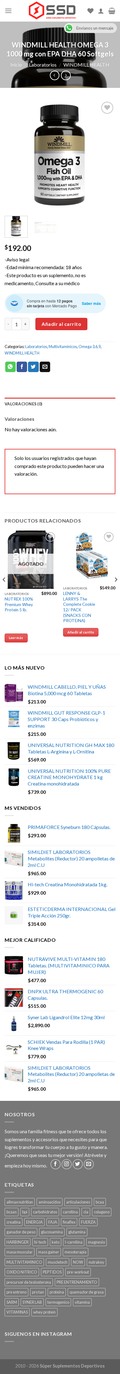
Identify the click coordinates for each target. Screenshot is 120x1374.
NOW (78, 1262)
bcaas (11, 1211)
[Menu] (8, 10)
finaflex (69, 1222)
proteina (57, 1292)
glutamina (77, 1231)
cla (85, 1211)
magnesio (96, 1242)
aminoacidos (49, 1202)
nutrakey (96, 1262)
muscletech (57, 1262)
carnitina (70, 1211)
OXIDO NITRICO (21, 1271)
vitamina (82, 1302)
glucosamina (52, 1231)
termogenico (58, 1302)
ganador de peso (20, 1231)
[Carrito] (111, 11)
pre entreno (16, 1292)
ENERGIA (34, 1222)
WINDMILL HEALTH (86, 65)
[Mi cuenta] (101, 11)
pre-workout (78, 1271)
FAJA (52, 1222)
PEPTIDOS (52, 1271)
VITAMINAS (17, 1312)
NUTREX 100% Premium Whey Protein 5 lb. (19, 604)
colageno (102, 1211)
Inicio (16, 65)
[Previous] (14, 156)
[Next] (105, 156)
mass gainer (48, 1251)
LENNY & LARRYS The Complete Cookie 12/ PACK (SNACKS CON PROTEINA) (79, 607)
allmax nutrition (19, 1202)
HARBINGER (17, 1242)
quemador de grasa (87, 1292)
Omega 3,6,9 (89, 346)
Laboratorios (43, 65)
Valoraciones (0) (23, 403)
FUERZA (88, 1222)
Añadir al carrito (61, 324)
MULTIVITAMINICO (24, 1262)
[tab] (60, 404)
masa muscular (19, 1251)
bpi (24, 1211)
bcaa (100, 1202)
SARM (11, 1302)
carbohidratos (45, 1211)
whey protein (44, 1312)
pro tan (38, 1292)
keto (55, 1242)
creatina (13, 1222)
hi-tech (40, 1242)
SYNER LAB (32, 1302)
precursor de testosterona (28, 1282)
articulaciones (78, 1202)
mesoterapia (75, 1251)
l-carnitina (73, 1242)
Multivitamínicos (63, 346)
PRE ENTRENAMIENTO (77, 1282)
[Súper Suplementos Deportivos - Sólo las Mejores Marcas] (52, 11)
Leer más (16, 638)
